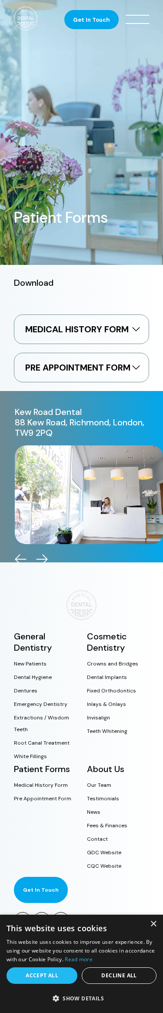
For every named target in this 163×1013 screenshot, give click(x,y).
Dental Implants (107, 677)
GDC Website (104, 852)
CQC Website (104, 866)
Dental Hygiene (33, 677)
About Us (105, 769)
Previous (21, 559)
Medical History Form (41, 785)
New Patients (30, 663)
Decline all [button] (118, 975)
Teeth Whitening (107, 731)
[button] (81, 998)
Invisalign (98, 717)
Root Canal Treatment (42, 742)
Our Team (99, 785)
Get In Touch (91, 19)
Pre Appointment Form (42, 798)
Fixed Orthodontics (111, 690)
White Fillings (30, 756)
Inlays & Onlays (106, 704)
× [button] (153, 924)
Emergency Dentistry (40, 704)
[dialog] (81, 964)
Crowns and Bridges (112, 663)
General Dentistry (33, 642)
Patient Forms (42, 769)
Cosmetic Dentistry (107, 642)
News (93, 812)
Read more (79, 959)
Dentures (25, 690)
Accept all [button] (42, 975)
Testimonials (103, 798)
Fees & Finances (107, 825)
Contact (97, 839)
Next (42, 559)
